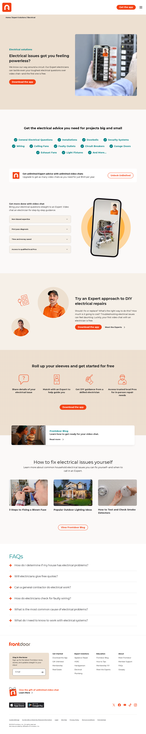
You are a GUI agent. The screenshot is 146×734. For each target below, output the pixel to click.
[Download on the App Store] (17, 705)
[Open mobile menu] (141, 7)
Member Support (125, 662)
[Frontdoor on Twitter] (113, 705)
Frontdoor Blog (102, 658)
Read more (55, 439)
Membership (57, 666)
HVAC (76, 662)
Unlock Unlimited (120, 175)
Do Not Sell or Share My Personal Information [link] (37, 720)
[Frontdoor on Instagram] (135, 705)
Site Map (64, 720)
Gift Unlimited (58, 662)
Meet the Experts (113, 327)
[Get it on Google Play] (36, 705)
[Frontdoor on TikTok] (130, 705)
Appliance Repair (81, 658)
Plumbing (78, 673)
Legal (56, 720)
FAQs (120, 666)
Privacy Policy (74, 720)
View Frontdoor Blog (73, 527)
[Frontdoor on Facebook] (119, 705)
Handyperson (79, 666)
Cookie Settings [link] (14, 720)
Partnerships (101, 720)
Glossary (121, 670)
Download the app (22, 82)
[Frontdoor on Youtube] (124, 705)
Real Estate (57, 670)
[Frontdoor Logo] (6, 7)
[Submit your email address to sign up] (42, 672)
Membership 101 (103, 666)
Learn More (24, 693)
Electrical (78, 670)
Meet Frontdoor (124, 658)
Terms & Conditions (88, 720)
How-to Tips (101, 662)
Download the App (59, 658)
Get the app (126, 7)
